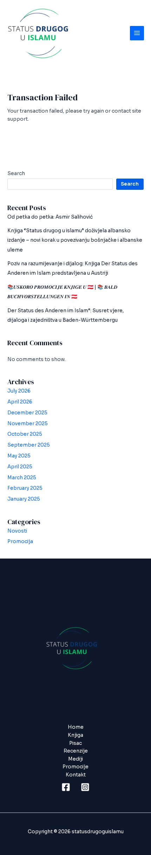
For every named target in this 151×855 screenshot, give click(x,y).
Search (16, 173)
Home (76, 727)
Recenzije (76, 751)
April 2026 (19, 402)
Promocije (75, 767)
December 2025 (27, 413)
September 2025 (28, 445)
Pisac (75, 743)
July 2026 (19, 391)
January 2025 (23, 499)
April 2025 (19, 467)
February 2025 (24, 488)
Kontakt (76, 775)
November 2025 (27, 424)
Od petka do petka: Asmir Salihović (50, 217)
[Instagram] (85, 787)
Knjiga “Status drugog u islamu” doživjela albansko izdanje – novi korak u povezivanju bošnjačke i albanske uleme (74, 240)
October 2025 (24, 434)
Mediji (75, 759)
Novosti (17, 531)
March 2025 (21, 478)
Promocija (20, 542)
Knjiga (75, 735)
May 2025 (19, 456)
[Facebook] (65, 787)
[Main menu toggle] (137, 33)
